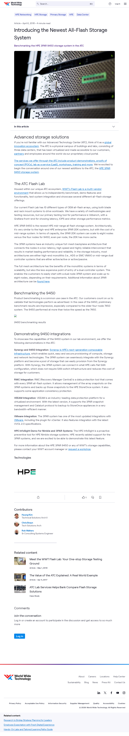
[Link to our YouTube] (117, 693)
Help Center (119, 676)
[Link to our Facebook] (111, 693)
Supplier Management (79, 703)
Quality (96, 703)
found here (43, 281)
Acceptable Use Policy (34, 703)
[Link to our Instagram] (124, 693)
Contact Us (119, 682)
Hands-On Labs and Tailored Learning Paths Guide (28, 729)
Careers (92, 676)
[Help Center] (110, 4)
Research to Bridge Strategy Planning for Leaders (28, 720)
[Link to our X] (105, 693)
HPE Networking (23, 14)
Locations (104, 676)
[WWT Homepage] (13, 4)
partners (19, 153)
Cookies (121, 703)
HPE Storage (41, 14)
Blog (86, 682)
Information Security (57, 703)
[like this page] (83, 497)
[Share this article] (37, 497)
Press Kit (106, 682)
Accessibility (108, 703)
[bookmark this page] (100, 497)
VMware (18, 419)
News (95, 682)
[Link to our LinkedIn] (99, 693)
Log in (117, 4)
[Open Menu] (125, 4)
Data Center (83, 14)
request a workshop (79, 449)
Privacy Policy (15, 703)
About (81, 676)
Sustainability (74, 682)
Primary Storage (58, 14)
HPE (71, 14)
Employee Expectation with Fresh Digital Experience (29, 724)
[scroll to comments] (92, 497)
